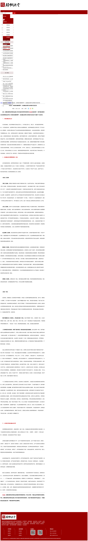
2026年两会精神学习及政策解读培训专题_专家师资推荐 (8, 51)
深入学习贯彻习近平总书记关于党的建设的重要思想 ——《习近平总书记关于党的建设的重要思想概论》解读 (8, 99)
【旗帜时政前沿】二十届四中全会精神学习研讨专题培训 (8, 60)
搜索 (14, 13)
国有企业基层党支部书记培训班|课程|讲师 (8, 65)
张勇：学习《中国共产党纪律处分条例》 (8, 94)
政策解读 (8, 34)
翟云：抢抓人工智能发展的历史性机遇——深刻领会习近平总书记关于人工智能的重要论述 (8, 84)
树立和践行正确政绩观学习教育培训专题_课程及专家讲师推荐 (8, 56)
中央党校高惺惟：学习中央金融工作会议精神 (8, 89)
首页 (4, 12)
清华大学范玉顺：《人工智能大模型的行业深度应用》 (8, 79)
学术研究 (8, 37)
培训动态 (8, 27)
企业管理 (20, 533)
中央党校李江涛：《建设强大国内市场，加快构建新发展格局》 (8, 86)
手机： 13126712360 (53, 533)
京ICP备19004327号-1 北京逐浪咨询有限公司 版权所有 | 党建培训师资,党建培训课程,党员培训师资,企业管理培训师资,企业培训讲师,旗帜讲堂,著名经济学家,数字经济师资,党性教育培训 (32, 538)
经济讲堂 (9, 533)
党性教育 (20, 535)
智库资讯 (8, 32)
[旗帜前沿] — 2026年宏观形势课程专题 (8, 48)
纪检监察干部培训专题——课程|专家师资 (8, 68)
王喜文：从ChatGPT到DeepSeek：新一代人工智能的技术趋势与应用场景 (8, 81)
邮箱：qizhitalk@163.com (54, 535)
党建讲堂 (9, 535)
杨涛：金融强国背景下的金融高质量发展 (8, 96)
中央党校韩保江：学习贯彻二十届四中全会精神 (8, 91)
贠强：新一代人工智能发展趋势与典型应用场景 (8, 76)
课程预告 (8, 29)
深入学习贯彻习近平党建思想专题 (8, 46)
